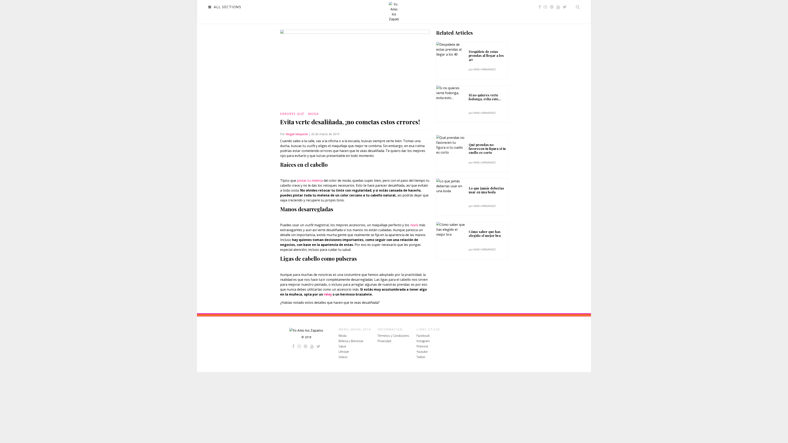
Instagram (423, 341)
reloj (328, 294)
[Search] (577, 7)
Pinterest (422, 346)
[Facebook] (539, 7)
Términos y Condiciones (393, 336)
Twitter (421, 357)
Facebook (423, 336)
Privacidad (384, 341)
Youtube (422, 352)
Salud (342, 346)
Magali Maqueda (297, 134)
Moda (313, 114)
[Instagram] (545, 7)
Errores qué (292, 114)
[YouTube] (558, 7)
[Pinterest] (551, 7)
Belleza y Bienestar (351, 341)
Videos (343, 357)
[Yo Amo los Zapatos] (394, 11)
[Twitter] (565, 7)
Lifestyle (344, 352)
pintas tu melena (310, 180)
